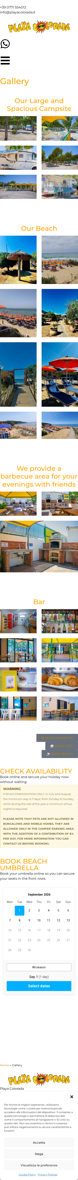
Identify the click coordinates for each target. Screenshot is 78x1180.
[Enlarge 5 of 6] (31, 180)
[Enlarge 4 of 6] (73, 151)
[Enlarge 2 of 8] (73, 241)
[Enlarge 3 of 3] (73, 526)
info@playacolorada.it (17, 12)
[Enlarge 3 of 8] (31, 294)
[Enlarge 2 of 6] (73, 121)
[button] (72, 1097)
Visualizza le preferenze (39, 1165)
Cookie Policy (27, 1174)
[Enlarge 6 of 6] (73, 180)
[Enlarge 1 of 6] (31, 121)
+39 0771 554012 (13, 7)
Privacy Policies (47, 1174)
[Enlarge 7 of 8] (31, 417)
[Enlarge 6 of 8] (73, 348)
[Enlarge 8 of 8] (73, 417)
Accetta (39, 1142)
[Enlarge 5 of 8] (31, 348)
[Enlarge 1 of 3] (31, 497)
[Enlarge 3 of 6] (31, 151)
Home (4, 1065)
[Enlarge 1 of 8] (31, 241)
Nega (39, 1154)
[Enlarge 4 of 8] (73, 294)
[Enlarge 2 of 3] (73, 497)
